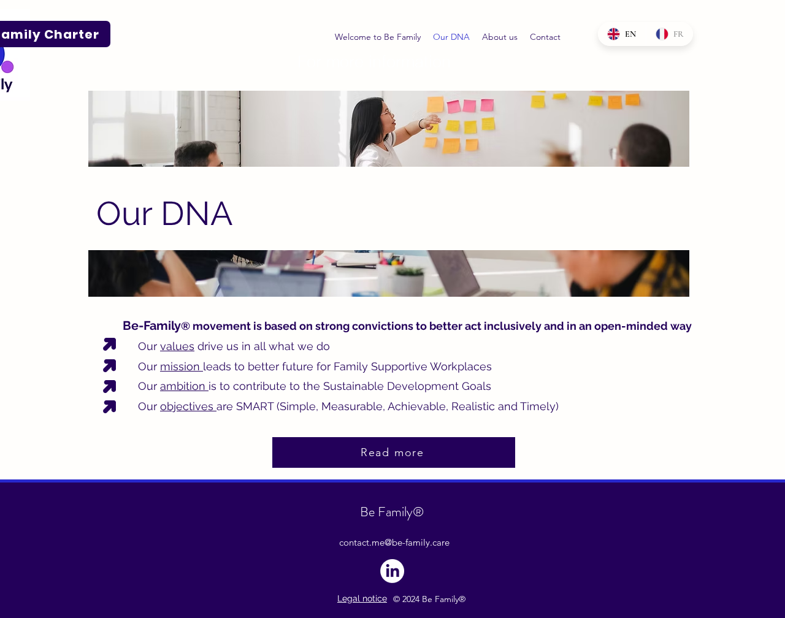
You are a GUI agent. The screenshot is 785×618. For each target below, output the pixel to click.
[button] (500, 37)
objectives (188, 406)
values (177, 346)
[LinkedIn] (392, 571)
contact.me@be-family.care (394, 542)
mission (181, 366)
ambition (184, 386)
